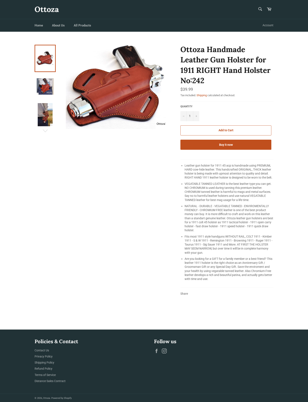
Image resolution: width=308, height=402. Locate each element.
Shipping (202, 95)
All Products (82, 25)
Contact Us (42, 350)
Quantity (186, 106)
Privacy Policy (44, 356)
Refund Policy (43, 368)
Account (268, 25)
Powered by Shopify (61, 398)
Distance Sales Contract (50, 381)
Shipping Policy (44, 362)
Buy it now (226, 144)
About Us (58, 25)
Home (39, 25)
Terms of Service (45, 375)
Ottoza (47, 9)
